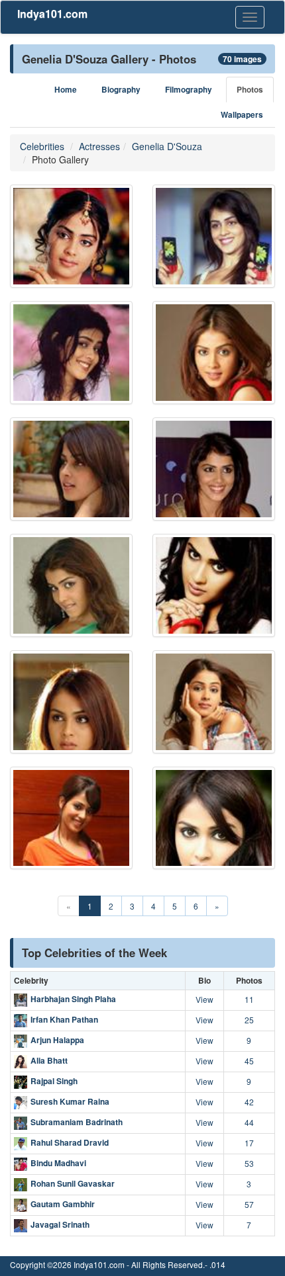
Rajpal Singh (54, 1081)
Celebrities (42, 146)
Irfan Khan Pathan (64, 1019)
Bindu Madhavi (58, 1163)
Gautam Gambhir (62, 1204)
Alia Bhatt (49, 1060)
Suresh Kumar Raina (69, 1101)
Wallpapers (242, 114)
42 (249, 1101)
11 (249, 999)
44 (249, 1122)
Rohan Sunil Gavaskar (72, 1183)
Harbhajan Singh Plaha (73, 999)
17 (249, 1142)
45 (249, 1060)
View (204, 999)
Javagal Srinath (59, 1224)
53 (249, 1163)
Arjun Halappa (57, 1040)
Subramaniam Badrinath (76, 1122)
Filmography (188, 89)
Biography (121, 89)
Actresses (99, 146)
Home (65, 89)
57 (249, 1204)
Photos (250, 89)
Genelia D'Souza (167, 146)
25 (249, 1019)
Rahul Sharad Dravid (69, 1142)
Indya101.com (52, 13)
